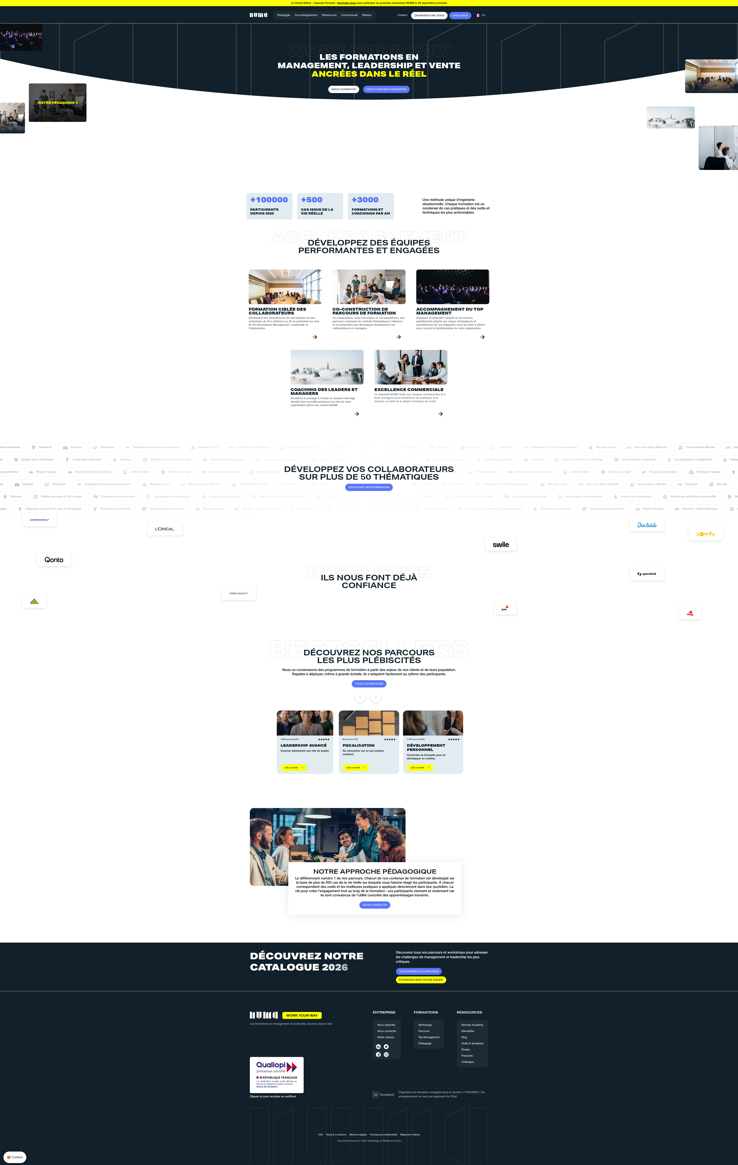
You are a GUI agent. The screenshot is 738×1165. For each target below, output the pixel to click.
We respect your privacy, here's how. (26, 1133)
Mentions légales (358, 1135)
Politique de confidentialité (383, 1135)
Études (465, 1049)
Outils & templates (472, 1043)
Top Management (429, 1037)
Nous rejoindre (386, 1025)
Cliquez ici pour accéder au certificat (273, 1096)
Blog (464, 1037)
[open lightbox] (57, 150)
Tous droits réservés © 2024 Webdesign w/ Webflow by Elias (369, 1141)
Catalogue (467, 1062)
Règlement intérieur (410, 1135)
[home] (258, 15)
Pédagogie (283, 15)
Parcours (424, 1031)
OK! (71, 1145)
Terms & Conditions (336, 1135)
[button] (306, 15)
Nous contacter (386, 1031)
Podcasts (467, 1056)
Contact (402, 15)
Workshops (425, 1025)
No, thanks (17, 1145)
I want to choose (44, 1145)
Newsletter (468, 1031)
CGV (320, 1135)
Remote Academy (472, 1025)
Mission (366, 15)
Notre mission (385, 1037)
